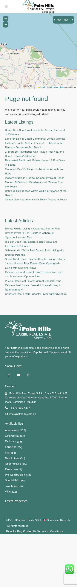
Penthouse (11, 469)
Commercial (12, 435)
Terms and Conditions (50, 531)
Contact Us (29, 531)
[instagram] (28, 375)
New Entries (12, 458)
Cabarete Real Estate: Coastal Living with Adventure (36, 293)
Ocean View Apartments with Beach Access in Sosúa (36, 199)
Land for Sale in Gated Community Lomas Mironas (35, 138)
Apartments (12, 430)
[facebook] (9, 375)
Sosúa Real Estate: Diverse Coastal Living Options (35, 259)
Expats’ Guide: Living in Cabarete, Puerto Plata (32, 228)
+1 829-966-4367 (19, 407)
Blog (19, 531)
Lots (7, 452)
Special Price (12, 480)
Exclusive (10, 441)
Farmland (10, 446)
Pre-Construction (15, 474)
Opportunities (13, 463)
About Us (11, 531)
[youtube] (18, 375)
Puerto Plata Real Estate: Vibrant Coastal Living (33, 280)
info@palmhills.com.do (22, 413)
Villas (8, 491)
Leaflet (43, 87)
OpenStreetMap (57, 87)
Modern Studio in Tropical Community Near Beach (34, 177)
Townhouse (12, 486)
